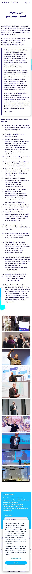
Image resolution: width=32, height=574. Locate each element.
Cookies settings (16, 558)
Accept (16, 562)
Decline (16, 567)
